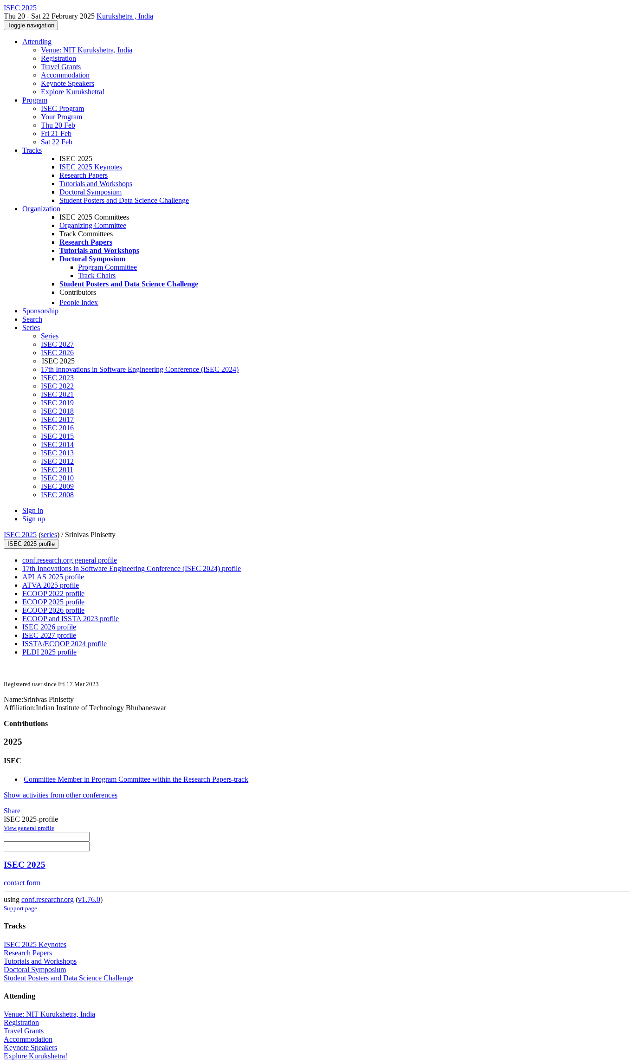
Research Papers (83, 175)
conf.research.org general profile (69, 560)
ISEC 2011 (57, 470)
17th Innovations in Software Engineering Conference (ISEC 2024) (140, 369)
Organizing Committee (92, 225)
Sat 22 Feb (56, 142)
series (49, 534)
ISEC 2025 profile (31, 543)
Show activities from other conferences (60, 795)
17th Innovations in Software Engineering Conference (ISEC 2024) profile (131, 568)
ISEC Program (62, 108)
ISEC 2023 (57, 378)
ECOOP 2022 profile (53, 593)
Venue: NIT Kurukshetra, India (86, 50)
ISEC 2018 (57, 411)
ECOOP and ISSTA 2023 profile (70, 619)
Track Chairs (97, 275)
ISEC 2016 (57, 428)
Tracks (32, 150)
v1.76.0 (89, 899)
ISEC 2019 (57, 403)
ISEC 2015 (57, 436)
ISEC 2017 (57, 419)
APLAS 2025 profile (53, 577)
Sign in (32, 510)
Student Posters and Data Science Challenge (124, 200)
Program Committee (107, 267)
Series (49, 336)
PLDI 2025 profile (49, 652)
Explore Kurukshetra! (72, 92)
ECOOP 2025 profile (53, 602)
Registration (58, 58)
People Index (78, 302)
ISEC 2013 (57, 453)
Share (12, 811)
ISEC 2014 (57, 444)
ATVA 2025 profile (50, 585)
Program (34, 100)
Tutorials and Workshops (95, 184)
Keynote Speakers (67, 83)
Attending (37, 41)
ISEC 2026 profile (49, 627)
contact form (22, 883)
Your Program (61, 117)
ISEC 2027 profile (49, 635)
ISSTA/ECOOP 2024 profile (64, 644)
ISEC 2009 (57, 486)
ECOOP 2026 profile (53, 610)
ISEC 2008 (57, 495)
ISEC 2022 (57, 386)
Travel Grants (61, 67)
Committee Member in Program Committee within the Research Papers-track (136, 779)
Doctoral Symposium (90, 192)
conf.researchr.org (47, 899)
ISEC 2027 (57, 344)
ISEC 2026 (57, 353)
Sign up (33, 519)
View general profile (29, 827)
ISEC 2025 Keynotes (90, 167)
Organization (41, 209)
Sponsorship (40, 311)
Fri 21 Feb (56, 133)
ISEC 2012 (57, 461)
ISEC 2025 (20, 534)
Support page (20, 908)
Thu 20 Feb (58, 125)
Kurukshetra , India (125, 16)
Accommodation (65, 75)
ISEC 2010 (57, 478)
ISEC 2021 (57, 394)
